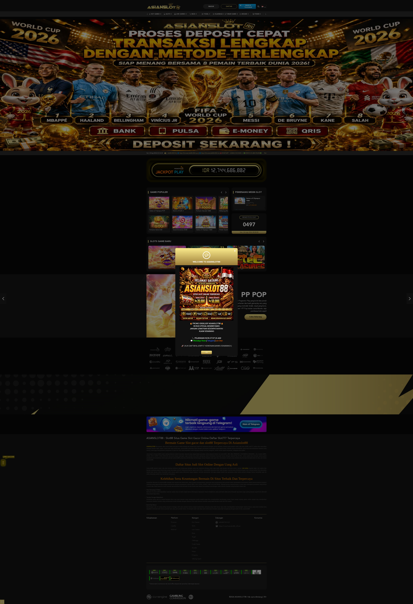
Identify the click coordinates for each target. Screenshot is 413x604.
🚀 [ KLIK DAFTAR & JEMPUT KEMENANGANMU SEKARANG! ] (206, 346)
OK (206, 352)
